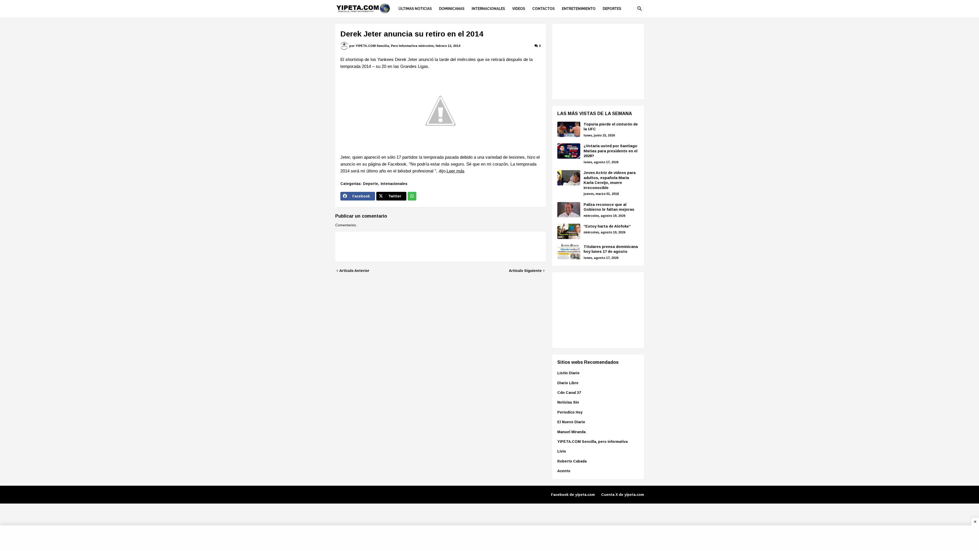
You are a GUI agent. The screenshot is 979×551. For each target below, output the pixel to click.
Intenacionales (394, 184)
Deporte (370, 184)
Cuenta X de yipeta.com (622, 495)
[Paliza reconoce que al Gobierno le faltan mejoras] (568, 209)
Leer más (456, 171)
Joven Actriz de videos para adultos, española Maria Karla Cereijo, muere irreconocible (610, 180)
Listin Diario (568, 373)
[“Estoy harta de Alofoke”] (568, 231)
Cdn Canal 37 (569, 393)
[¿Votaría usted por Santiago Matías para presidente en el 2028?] (568, 151)
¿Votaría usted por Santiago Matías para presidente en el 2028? (610, 151)
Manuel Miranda (571, 432)
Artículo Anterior (354, 271)
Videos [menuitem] (518, 9)
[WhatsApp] (412, 196)
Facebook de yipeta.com (573, 495)
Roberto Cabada (572, 461)
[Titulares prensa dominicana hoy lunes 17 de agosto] (568, 251)
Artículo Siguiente (525, 271)
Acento (563, 471)
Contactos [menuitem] (543, 9)
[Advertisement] (595, 61)
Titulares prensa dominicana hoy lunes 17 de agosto (611, 249)
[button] (639, 8)
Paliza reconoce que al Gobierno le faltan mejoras (609, 207)
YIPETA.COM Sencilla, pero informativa (592, 442)
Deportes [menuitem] (612, 9)
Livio (561, 451)
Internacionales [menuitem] (488, 9)
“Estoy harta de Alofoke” (607, 226)
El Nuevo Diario (571, 422)
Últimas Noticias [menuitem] (415, 9)
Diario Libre (567, 383)
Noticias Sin (568, 402)
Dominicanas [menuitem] (452, 9)
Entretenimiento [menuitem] (579, 9)
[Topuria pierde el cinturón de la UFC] (568, 129)
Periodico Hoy (570, 412)
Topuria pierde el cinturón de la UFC (611, 126)
